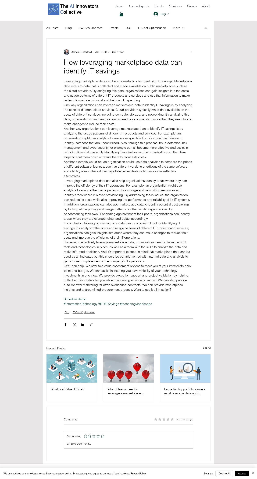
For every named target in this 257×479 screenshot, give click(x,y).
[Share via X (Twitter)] (74, 324)
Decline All (224, 473)
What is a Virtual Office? (67, 389)
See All (207, 347)
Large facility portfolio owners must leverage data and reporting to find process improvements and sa (184, 391)
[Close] (253, 473)
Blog (68, 28)
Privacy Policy (138, 473)
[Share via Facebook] (65, 324)
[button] (206, 6)
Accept (242, 473)
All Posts (52, 28)
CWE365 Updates (90, 28)
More (176, 28)
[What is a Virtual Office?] (72, 368)
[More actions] (191, 52)
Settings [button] (208, 473)
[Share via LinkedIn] (82, 324)
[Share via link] (91, 324)
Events (114, 28)
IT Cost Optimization (152, 28)
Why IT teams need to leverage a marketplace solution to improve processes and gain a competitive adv (124, 391)
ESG (128, 28)
